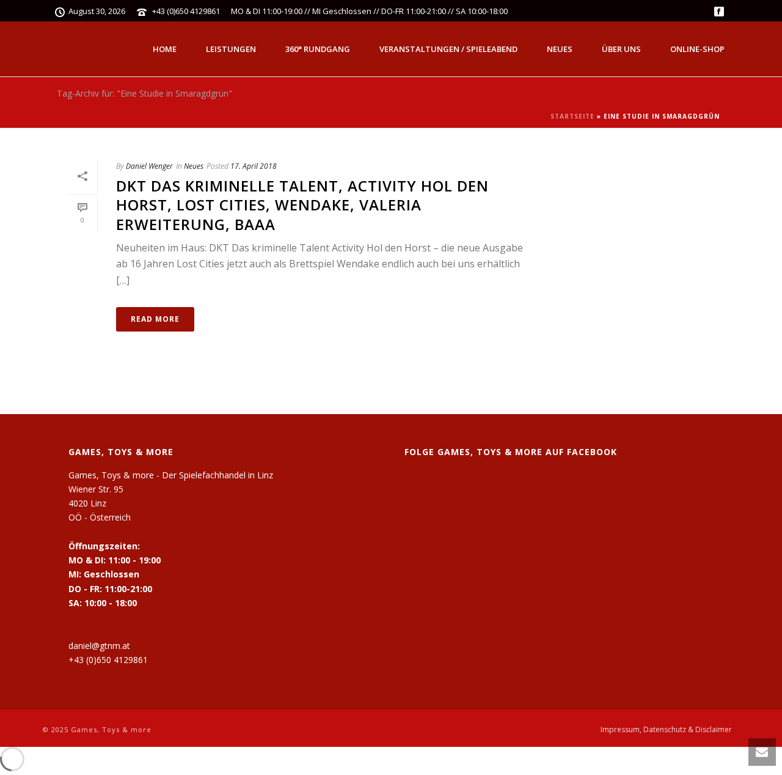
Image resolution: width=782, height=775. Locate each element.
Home (165, 48)
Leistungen (231, 48)
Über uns (621, 48)
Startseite (572, 116)
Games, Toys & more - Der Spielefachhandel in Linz (170, 475)
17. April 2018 (253, 166)
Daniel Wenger (149, 166)
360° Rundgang (317, 48)
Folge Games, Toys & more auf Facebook (510, 452)
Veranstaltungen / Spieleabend (448, 48)
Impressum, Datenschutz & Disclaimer (666, 730)
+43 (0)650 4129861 (186, 11)
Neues (559, 48)
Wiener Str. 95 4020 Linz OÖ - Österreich (99, 503)
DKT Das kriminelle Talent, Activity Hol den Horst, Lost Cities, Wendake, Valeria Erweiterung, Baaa (302, 205)
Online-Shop (697, 48)
